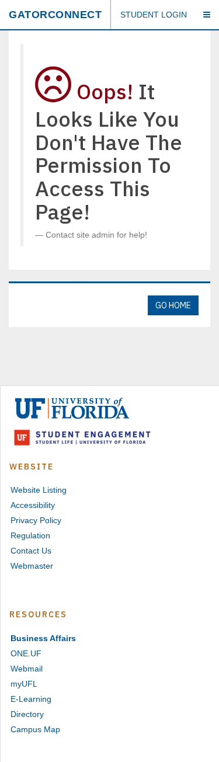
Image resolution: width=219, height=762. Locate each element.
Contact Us (31, 550)
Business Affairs (43, 638)
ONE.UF (26, 653)
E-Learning (31, 699)
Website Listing (39, 490)
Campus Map (35, 729)
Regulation (30, 535)
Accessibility (33, 505)
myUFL (24, 683)
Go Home (173, 305)
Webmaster (32, 565)
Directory (27, 714)
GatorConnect (55, 14)
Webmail (27, 668)
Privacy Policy (36, 520)
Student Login (153, 14)
